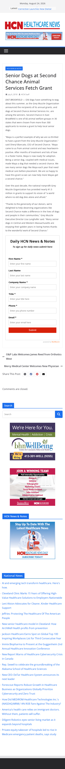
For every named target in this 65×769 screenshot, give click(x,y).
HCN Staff (25, 94)
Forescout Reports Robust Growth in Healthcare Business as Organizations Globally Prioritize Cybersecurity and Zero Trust (29, 689)
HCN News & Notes (14, 68)
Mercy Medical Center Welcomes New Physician (31, 366)
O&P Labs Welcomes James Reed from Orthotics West (34, 356)
